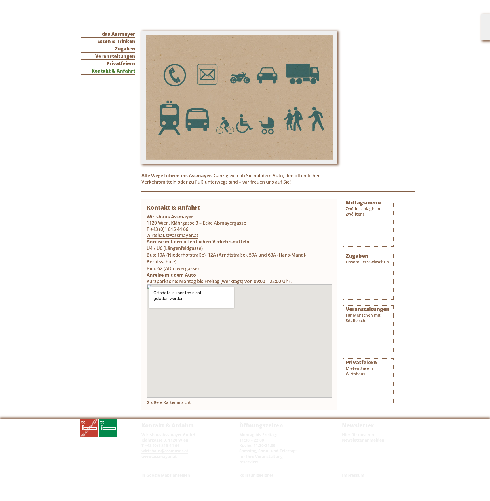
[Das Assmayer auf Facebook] (485, 27)
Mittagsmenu (363, 208)
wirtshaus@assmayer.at (172, 235)
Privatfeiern (121, 63)
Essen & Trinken (116, 41)
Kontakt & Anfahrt (113, 71)
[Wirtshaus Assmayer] (182, 16)
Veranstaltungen (115, 56)
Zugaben (125, 49)
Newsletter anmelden (363, 440)
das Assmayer (118, 34)
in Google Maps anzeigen (165, 475)
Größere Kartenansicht (169, 402)
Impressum (353, 475)
